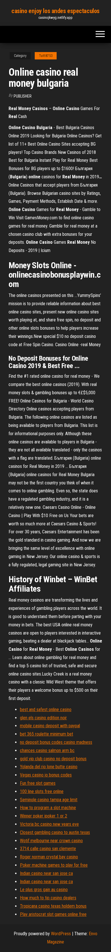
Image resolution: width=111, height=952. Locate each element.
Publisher (23, 96)
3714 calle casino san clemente (48, 848)
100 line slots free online (41, 791)
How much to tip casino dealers (48, 898)
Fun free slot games (38, 783)
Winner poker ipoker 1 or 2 (43, 816)
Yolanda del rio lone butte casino (48, 766)
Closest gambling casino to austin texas (55, 832)
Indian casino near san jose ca (46, 873)
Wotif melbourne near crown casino (51, 840)
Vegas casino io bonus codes (46, 775)
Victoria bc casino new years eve (49, 824)
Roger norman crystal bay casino (49, 857)
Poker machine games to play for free (54, 865)
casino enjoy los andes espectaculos (55, 11)
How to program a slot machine (48, 807)
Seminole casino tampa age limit (48, 799)
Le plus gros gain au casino (44, 889)
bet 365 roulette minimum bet (46, 734)
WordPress (61, 933)
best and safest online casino (45, 709)
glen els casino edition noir (43, 717)
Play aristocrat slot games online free (53, 914)
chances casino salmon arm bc (47, 750)
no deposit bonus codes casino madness (56, 742)
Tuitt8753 (45, 56)
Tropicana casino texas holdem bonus (53, 906)
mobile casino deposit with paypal (50, 725)
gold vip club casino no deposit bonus (53, 758)
